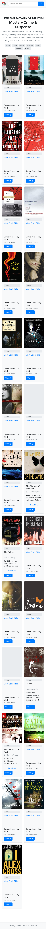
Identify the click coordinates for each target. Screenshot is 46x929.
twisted (27, 49)
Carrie (29, 683)
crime (15, 45)
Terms (19, 926)
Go (41, 4)
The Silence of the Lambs (33, 487)
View (7, 115)
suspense (19, 49)
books (8, 45)
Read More (34, 505)
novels (38, 45)
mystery (30, 45)
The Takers (9, 552)
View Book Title (11, 91)
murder (22, 45)
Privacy (12, 926)
